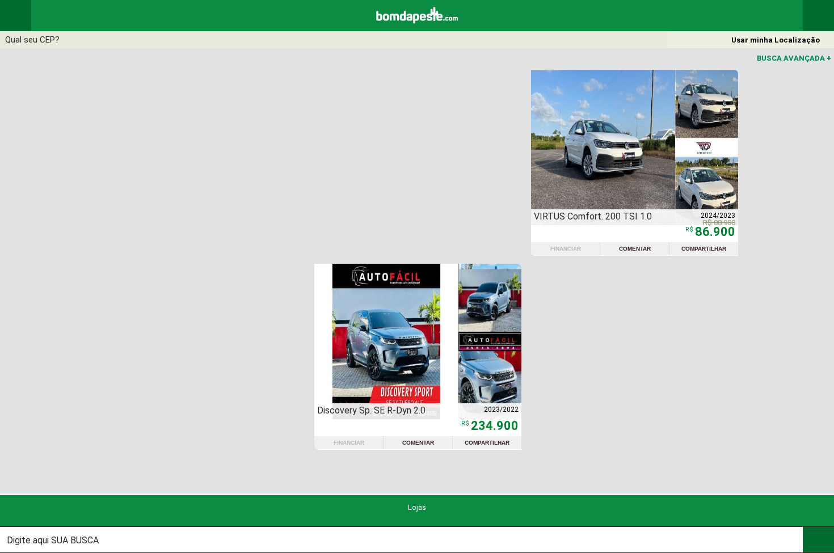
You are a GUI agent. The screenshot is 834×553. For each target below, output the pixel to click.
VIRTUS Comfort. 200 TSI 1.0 (593, 216)
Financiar (565, 249)
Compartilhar (703, 249)
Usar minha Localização (775, 40)
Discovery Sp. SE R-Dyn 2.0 (371, 410)
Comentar (635, 249)
